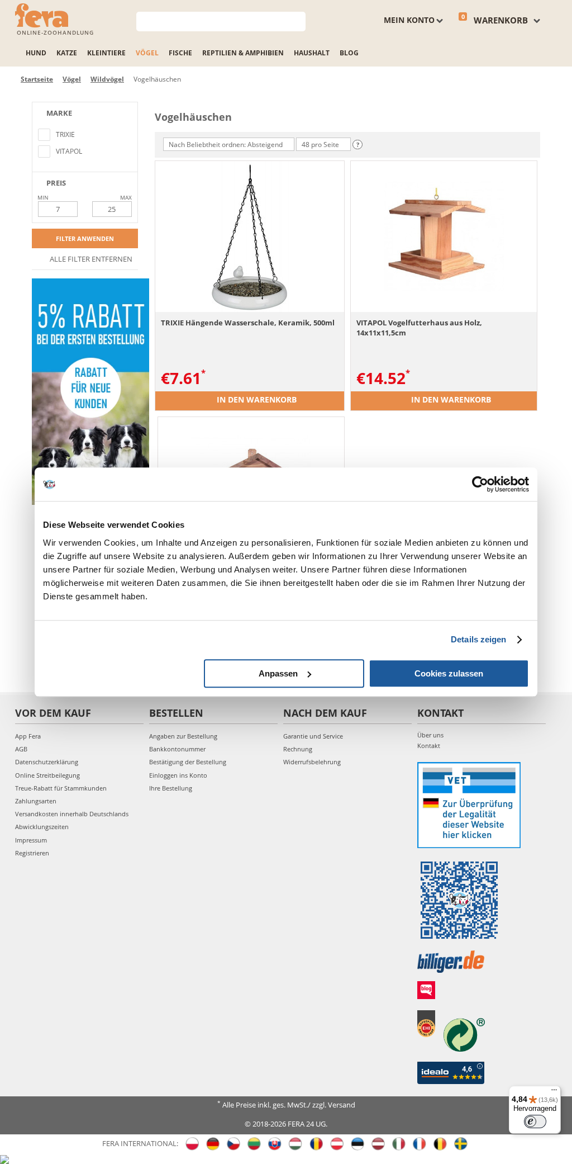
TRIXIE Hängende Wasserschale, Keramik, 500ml (248, 323)
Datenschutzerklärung (46, 762)
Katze (66, 53)
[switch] (535, 1121)
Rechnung (297, 749)
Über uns (430, 735)
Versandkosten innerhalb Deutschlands (71, 814)
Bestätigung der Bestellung (187, 762)
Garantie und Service (313, 736)
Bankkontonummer (177, 749)
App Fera (28, 736)
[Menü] (554, 1092)
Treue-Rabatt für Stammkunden (61, 788)
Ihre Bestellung (170, 788)
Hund (36, 53)
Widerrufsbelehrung (312, 762)
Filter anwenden (85, 238)
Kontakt (428, 745)
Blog (349, 53)
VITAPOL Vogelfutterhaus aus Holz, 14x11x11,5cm (419, 328)
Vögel (147, 53)
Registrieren (32, 853)
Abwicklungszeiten (42, 826)
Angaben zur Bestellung (183, 736)
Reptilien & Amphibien (243, 53)
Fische (180, 53)
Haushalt (312, 53)
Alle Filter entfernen (90, 259)
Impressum (31, 840)
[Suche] (297, 20)
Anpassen (278, 673)
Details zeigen (478, 639)
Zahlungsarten (35, 801)
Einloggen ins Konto (178, 775)
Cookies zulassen (448, 673)
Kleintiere (106, 53)
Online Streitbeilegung (47, 775)
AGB (21, 749)
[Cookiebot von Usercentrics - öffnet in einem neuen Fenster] (480, 484)
